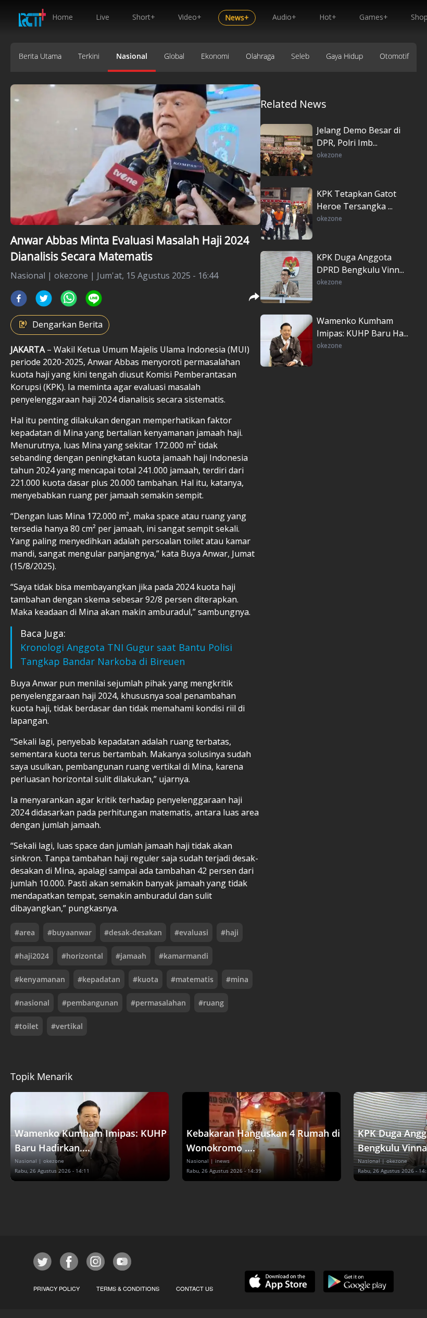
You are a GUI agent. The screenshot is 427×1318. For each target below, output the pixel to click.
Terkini (88, 56)
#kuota (145, 979)
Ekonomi (215, 56)
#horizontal (82, 956)
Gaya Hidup (344, 56)
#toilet (27, 1026)
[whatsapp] (68, 298)
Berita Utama (40, 56)
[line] (93, 298)
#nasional (32, 1003)
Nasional (131, 56)
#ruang (211, 1003)
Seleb (300, 56)
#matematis (192, 979)
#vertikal (67, 1026)
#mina (237, 979)
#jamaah (131, 956)
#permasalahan (158, 1003)
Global (174, 56)
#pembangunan (90, 1003)
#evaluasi (191, 932)
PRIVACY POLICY (56, 1288)
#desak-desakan (133, 932)
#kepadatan (99, 979)
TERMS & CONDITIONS (127, 1288)
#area (25, 932)
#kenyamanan (40, 979)
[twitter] (43, 298)
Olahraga (260, 56)
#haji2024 (32, 956)
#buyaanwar (69, 932)
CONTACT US (194, 1288)
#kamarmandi (183, 956)
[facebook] (18, 298)
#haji (229, 932)
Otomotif (394, 56)
